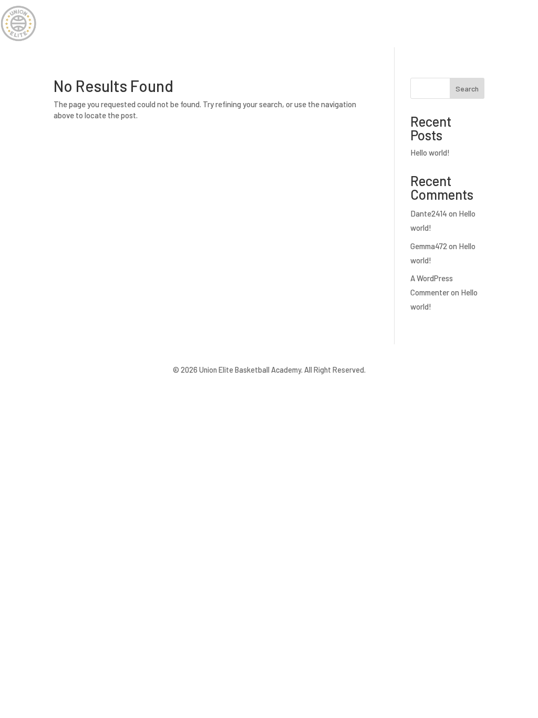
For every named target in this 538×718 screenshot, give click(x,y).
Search (467, 88)
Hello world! (430, 152)
